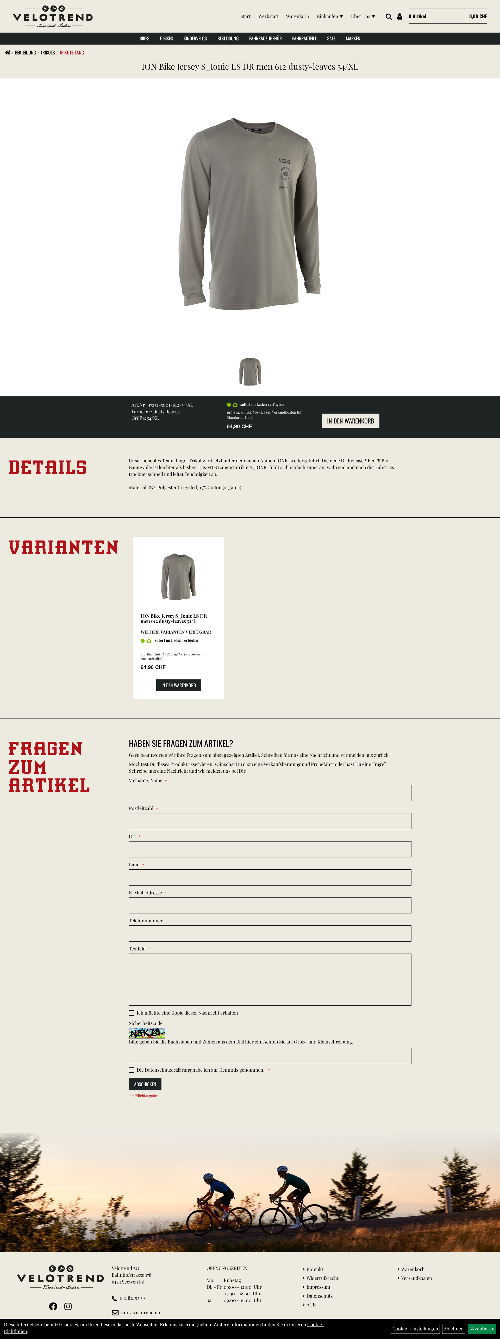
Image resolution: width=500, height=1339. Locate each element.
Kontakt (315, 1269)
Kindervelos (195, 38)
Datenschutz (320, 1296)
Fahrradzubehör (265, 38)
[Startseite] (7, 52)
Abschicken (145, 1084)
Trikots (48, 52)
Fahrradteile (304, 38)
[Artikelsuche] (389, 17)
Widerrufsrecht (323, 1278)
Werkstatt (268, 16)
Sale (331, 38)
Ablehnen (454, 1328)
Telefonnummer (146, 920)
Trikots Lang (71, 52)
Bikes (144, 38)
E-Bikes (166, 38)
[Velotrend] (53, 16)
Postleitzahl (141, 808)
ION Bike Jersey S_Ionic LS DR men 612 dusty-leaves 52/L (174, 618)
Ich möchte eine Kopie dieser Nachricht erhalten (187, 1013)
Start (245, 16)
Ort (132, 836)
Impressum (318, 1287)
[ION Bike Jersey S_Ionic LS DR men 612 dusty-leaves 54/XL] (250, 213)
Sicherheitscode (145, 1023)
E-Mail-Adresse (145, 892)
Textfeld (137, 948)
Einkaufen (327, 16)
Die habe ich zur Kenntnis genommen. (201, 1070)
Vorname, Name (145, 780)
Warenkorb (297, 16)
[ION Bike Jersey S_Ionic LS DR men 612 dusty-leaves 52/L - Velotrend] (178, 577)
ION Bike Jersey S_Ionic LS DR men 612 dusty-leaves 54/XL (250, 66)
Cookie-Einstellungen (415, 1328)
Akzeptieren (482, 1328)
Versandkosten (416, 1278)
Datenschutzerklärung (168, 1070)
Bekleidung (228, 38)
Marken (353, 38)
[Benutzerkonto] (400, 16)
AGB (311, 1304)
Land (134, 864)
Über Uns (360, 16)
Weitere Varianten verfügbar (176, 632)
